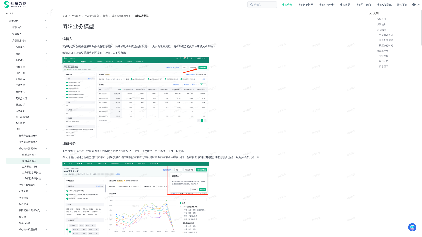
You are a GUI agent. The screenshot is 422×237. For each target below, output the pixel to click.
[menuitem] (28, 27)
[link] (76, 15)
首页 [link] (64, 15)
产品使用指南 (92, 15)
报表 (105, 15)
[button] (416, 4)
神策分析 (76, 15)
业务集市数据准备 (121, 15)
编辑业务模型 (142, 15)
